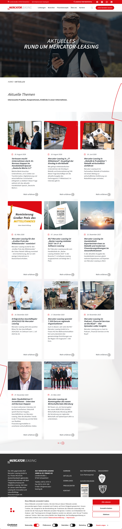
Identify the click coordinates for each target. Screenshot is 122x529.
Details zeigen (101, 525)
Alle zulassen (106, 502)
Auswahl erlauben (106, 508)
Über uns (74, 8)
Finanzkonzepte (62, 8)
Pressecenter (69, 486)
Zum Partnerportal (87, 475)
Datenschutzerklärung (56, 517)
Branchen (51, 8)
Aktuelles (67, 476)
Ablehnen (106, 514)
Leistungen (42, 8)
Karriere (82, 8)
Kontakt (66, 490)
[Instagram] (106, 2)
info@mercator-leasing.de (41, 2)
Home (10, 82)
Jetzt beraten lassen (105, 8)
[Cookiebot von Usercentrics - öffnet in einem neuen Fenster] (12, 525)
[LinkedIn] (111, 2)
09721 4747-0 (46, 482)
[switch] (55, 525)
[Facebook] (97, 2)
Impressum (71, 517)
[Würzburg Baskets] (103, 478)
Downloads (68, 481)
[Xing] (102, 2)
